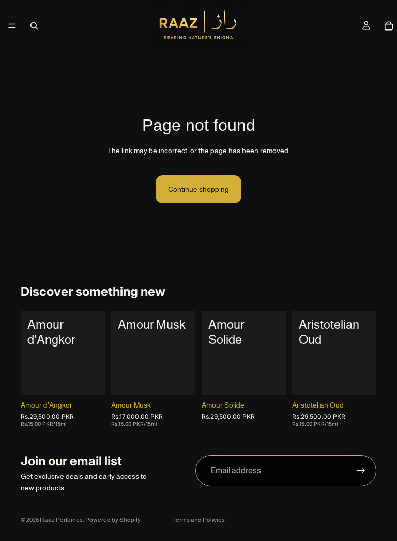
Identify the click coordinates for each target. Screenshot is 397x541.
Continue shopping (198, 189)
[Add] (270, 379)
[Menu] (12, 26)
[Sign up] (361, 471)
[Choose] (89, 379)
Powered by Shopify (113, 519)
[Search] (34, 25)
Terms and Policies (198, 519)
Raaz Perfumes (61, 519)
